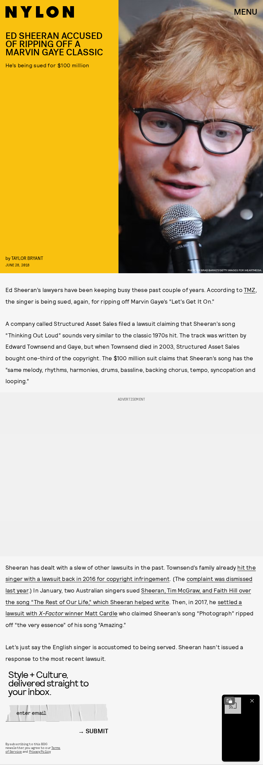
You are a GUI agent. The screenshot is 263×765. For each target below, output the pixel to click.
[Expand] (229, 701)
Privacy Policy (40, 751)
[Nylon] (39, 12)
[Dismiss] (252, 701)
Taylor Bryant (27, 258)
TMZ (249, 289)
